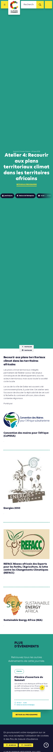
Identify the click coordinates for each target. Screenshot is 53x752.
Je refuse (12, 745)
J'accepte (28, 745)
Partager (28, 347)
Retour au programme (26, 184)
